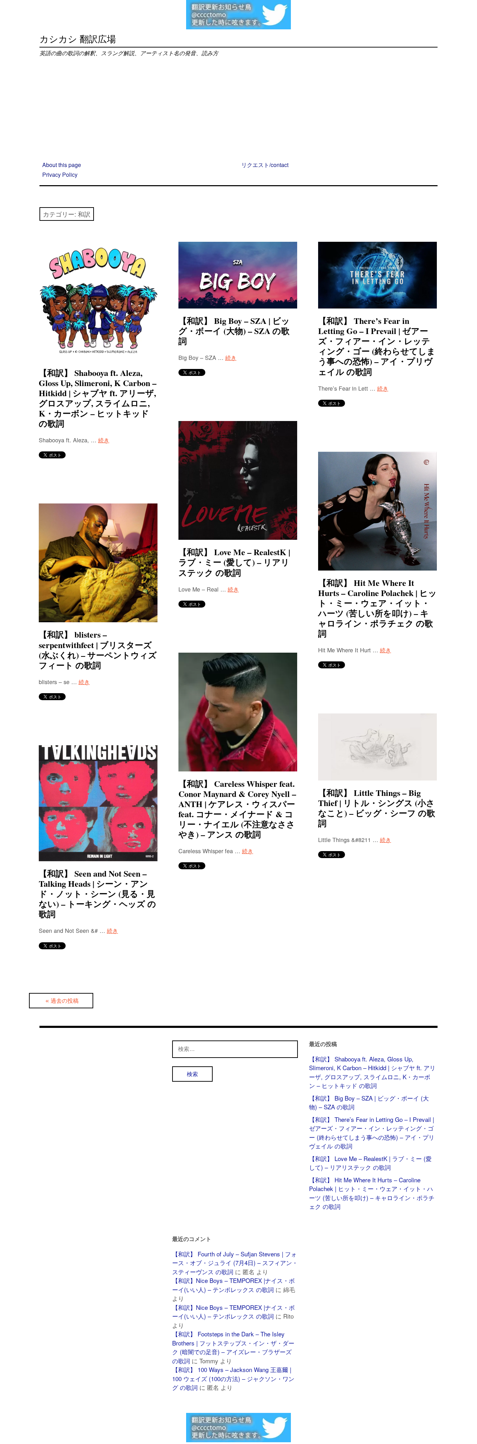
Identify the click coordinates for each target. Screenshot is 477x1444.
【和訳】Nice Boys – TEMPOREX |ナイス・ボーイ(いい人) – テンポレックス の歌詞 (233, 1285)
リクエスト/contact (264, 164)
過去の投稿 (65, 1000)
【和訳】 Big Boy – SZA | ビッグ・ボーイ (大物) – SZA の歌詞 (234, 330)
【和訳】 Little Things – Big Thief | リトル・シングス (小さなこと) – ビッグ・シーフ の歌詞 (376, 807)
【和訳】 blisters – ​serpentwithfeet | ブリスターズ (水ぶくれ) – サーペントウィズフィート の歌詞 (98, 649)
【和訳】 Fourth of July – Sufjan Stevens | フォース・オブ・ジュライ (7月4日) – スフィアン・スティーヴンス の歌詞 (235, 1262)
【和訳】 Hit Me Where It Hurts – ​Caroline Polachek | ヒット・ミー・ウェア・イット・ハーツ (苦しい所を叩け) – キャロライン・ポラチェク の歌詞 (377, 607)
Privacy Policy (60, 174)
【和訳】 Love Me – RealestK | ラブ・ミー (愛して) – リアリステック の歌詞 (234, 562)
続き (103, 440)
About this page (61, 164)
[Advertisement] (238, 110)
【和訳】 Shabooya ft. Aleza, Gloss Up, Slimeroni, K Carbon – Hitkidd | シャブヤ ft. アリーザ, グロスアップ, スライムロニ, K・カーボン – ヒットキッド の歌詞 (97, 398)
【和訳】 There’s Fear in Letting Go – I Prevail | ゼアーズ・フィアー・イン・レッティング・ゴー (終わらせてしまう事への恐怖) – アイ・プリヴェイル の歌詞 (376, 345)
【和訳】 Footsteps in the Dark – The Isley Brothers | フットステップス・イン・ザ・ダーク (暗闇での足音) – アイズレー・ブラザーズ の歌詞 (233, 1347)
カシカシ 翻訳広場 (77, 38)
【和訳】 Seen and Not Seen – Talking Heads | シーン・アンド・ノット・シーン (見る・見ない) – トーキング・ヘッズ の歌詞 (97, 893)
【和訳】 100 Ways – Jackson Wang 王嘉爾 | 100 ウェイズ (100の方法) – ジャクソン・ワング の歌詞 (233, 1378)
